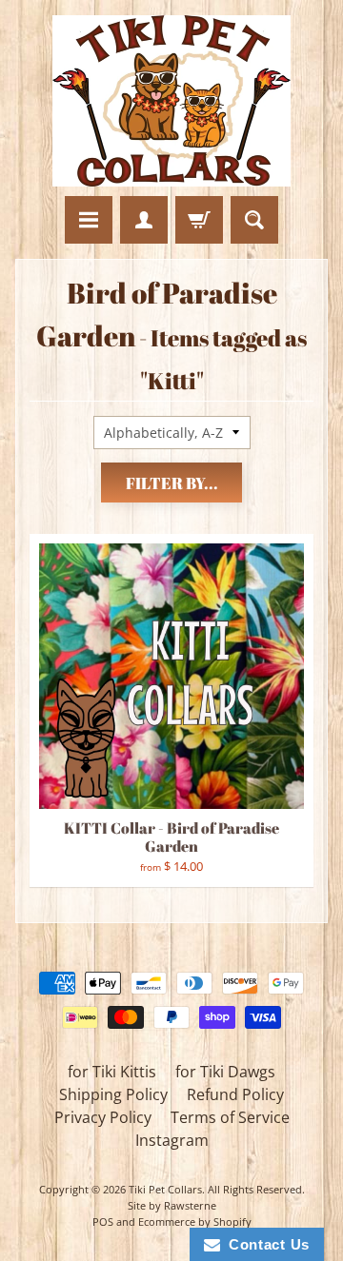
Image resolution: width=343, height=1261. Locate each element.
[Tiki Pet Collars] (171, 101)
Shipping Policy (113, 1094)
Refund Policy (235, 1094)
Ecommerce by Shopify (195, 1221)
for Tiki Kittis (112, 1071)
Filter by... (172, 483)
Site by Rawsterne (172, 1205)
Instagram (172, 1140)
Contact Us (265, 1244)
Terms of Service (230, 1117)
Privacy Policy (102, 1117)
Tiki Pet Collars (165, 1189)
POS (102, 1221)
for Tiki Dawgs (225, 1071)
